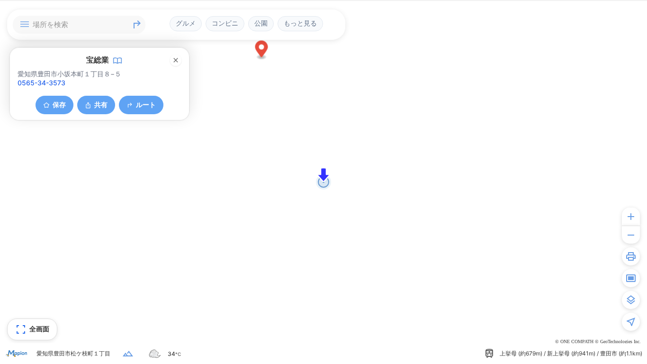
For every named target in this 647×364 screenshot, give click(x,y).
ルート (146, 104)
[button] (261, 50)
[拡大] (631, 217)
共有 (101, 104)
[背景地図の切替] (631, 300)
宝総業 (97, 59)
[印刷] (631, 256)
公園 (261, 23)
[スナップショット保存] (631, 278)
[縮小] (631, 235)
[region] (323, 182)
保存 (59, 104)
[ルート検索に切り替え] (137, 24)
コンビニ (225, 23)
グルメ (186, 23)
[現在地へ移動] (631, 322)
